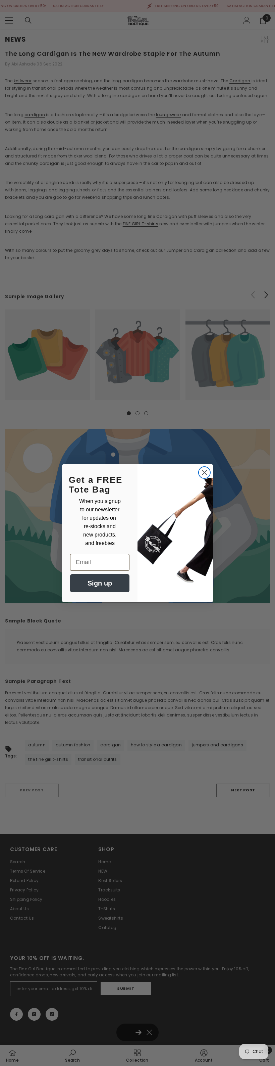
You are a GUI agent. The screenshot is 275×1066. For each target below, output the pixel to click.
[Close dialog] (204, 472)
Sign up (100, 583)
